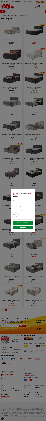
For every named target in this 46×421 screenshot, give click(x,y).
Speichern (22, 227)
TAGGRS (16, 216)
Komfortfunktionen (18, 204)
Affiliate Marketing (18, 210)
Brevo (15, 212)
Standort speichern (18, 208)
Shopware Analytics (18, 206)
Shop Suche (16, 214)
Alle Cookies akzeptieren (22, 222)
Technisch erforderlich (18, 200)
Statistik (16, 202)
